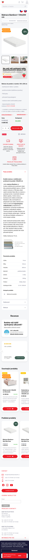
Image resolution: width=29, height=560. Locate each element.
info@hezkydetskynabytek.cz (12, 474)
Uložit (5, 134)
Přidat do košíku (16, 128)
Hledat (25, 6)
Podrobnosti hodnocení (22, 20)
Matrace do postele (12, 294)
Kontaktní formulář (10, 490)
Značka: (4, 24)
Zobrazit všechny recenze (16, 334)
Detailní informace (7, 114)
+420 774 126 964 (9, 480)
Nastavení (14, 550)
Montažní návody (21, 114)
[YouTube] (11, 484)
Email (3, 499)
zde (22, 546)
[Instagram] (7, 484)
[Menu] (27, 2)
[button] (27, 351)
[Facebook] (3, 484)
